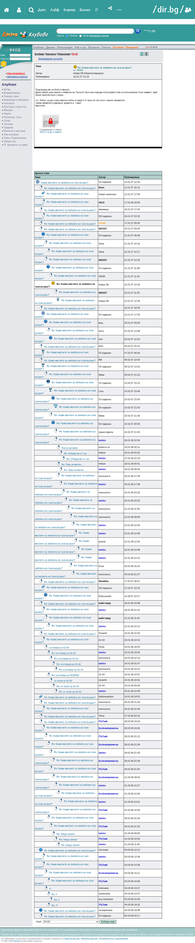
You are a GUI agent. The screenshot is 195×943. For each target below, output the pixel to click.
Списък (106, 47)
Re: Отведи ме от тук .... (76, 453)
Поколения (64, 54)
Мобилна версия (89, 938)
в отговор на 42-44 (59, 647)
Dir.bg (7, 89)
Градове (8, 127)
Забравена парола (17, 76)
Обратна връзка (72, 938)
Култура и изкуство (15, 106)
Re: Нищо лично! (66, 834)
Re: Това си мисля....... (73, 464)
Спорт (7, 120)
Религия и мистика (14, 130)
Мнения (8, 110)
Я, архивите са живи (15, 144)
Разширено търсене (99, 35)
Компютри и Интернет (16, 99)
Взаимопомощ (12, 92)
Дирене (50, 47)
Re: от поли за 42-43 (68, 686)
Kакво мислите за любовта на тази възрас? (64, 182)
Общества (10, 141)
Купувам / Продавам (125, 47)
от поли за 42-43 (63, 681)
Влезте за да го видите (51, 131)
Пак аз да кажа (70, 448)
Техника (8, 124)
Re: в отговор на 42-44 (64, 653)
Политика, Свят (13, 117)
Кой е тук (80, 47)
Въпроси (93, 47)
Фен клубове (11, 134)
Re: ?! (55, 905)
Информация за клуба (50, 58)
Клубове (38, 47)
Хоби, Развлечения (15, 138)
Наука (7, 113)
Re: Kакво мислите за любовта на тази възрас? (70, 188)
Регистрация (65, 47)
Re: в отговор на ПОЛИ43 (65, 675)
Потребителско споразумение (113, 938)
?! (50, 889)
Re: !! (54, 894)
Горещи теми (11, 96)
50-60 (75, 54)
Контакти (9, 103)
